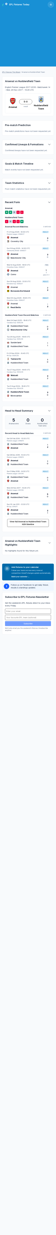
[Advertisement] (28, 38)
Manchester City (18, 258)
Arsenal (14, 237)
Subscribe (28, 623)
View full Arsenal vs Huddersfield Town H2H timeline (28, 523)
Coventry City (17, 241)
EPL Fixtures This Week (11, 72)
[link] (28, 236)
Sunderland (16, 342)
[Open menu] (51, 5)
